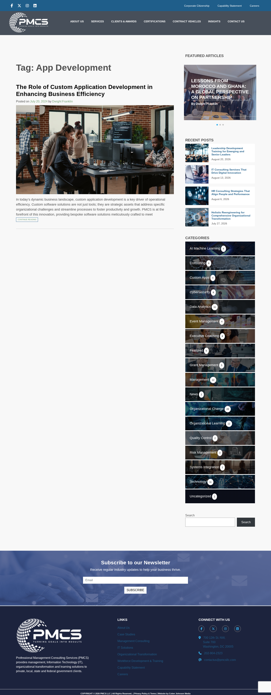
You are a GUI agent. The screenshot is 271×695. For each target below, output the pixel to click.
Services (97, 21)
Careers (254, 5)
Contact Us (236, 21)
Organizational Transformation (137, 654)
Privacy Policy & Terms (145, 693)
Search (190, 515)
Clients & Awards (123, 21)
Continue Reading (27, 220)
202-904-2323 (213, 653)
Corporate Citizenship (196, 5)
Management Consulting (133, 641)
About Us (77, 21)
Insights (214, 21)
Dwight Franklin (62, 101)
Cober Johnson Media (179, 693)
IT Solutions (125, 647)
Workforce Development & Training (140, 661)
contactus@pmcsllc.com (220, 659)
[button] (217, 124)
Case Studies (126, 634)
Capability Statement (230, 5)
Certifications (154, 21)
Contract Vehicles (187, 21)
